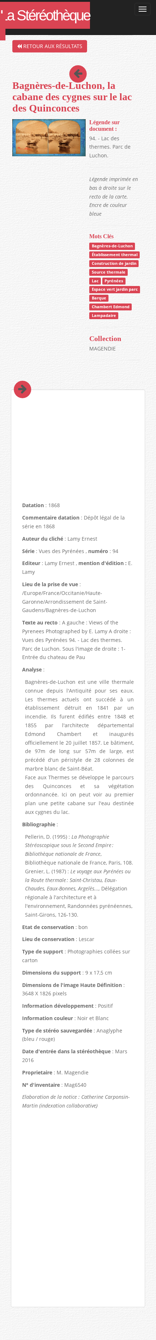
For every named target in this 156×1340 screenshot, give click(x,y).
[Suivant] (17, 379)
